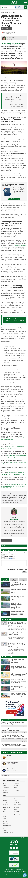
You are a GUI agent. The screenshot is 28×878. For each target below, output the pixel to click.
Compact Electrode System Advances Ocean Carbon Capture (18, 591)
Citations (5, 546)
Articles (5, 800)
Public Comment (23, 568)
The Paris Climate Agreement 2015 (10, 43)
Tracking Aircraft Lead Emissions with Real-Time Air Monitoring (13, 723)
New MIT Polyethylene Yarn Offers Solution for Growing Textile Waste (18, 584)
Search (4, 818)
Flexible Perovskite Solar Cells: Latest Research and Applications (18, 661)
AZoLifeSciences (17, 790)
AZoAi (15, 787)
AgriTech (9, 755)
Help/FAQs (16, 811)
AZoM (4, 783)
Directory (5, 802)
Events (15, 800)
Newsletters (6, 820)
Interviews (16, 802)
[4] (5, 605)
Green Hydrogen (17, 804)
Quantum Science (11, 768)
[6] (5, 695)
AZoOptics (5, 789)
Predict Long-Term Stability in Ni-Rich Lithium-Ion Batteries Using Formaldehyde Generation (13, 745)
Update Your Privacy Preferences (14, 874)
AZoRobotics (6, 787)
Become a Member (18, 814)
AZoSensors (16, 783)
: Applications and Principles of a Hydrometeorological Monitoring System (14, 320)
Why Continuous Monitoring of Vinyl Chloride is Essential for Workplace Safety (19, 674)
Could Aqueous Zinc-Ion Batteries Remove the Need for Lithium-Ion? (18, 667)
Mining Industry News (12, 762)
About (4, 816)
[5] (5, 613)
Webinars (5, 806)
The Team (16, 813)
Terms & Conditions (7, 825)
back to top (23, 837)
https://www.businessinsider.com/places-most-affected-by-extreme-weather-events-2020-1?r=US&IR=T (14, 486)
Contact (5, 821)
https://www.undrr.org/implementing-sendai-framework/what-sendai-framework (14, 473)
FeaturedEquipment (14, 580)
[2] (5, 591)
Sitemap (5, 828)
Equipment (5, 804)
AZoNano (5, 785)
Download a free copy (14, 199)
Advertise (5, 823)
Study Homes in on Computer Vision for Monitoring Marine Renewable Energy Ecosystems (16, 605)
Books (4, 809)
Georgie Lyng (14, 519)
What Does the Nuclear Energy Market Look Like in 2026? (18, 688)
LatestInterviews (23, 580)
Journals (5, 813)
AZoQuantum (17, 785)
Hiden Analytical (7, 749)
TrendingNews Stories (5, 580)
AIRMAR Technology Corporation (11, 732)
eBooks (4, 811)
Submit (24, 571)
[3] (5, 598)
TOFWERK (6, 726)
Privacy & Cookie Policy (8, 827)
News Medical (17, 789)
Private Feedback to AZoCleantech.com (17, 569)
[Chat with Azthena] (25, 875)
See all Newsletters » (6, 775)
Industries (16, 807)
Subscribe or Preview (12, 757)
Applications (17, 806)
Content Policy (6, 830)
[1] (5, 584)
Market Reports (6, 807)
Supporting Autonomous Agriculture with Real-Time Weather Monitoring (18, 694)
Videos (15, 798)
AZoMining (5, 792)
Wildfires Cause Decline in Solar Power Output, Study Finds (18, 598)
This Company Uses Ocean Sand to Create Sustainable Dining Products (18, 681)
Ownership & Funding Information (8, 833)
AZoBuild (5, 790)
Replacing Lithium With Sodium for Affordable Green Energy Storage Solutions (17, 614)
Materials (16, 809)
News (4, 798)
